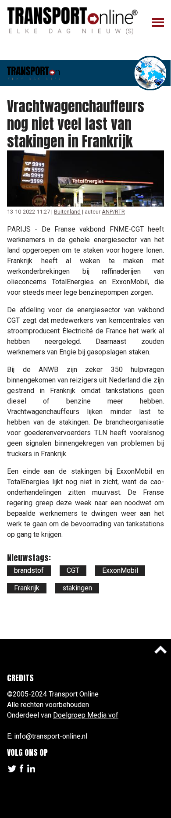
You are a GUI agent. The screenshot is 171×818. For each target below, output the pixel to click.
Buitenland (67, 211)
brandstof (29, 570)
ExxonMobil (120, 570)
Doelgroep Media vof (85, 715)
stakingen (77, 588)
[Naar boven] (160, 649)
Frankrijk (26, 588)
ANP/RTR (113, 211)
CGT (73, 570)
